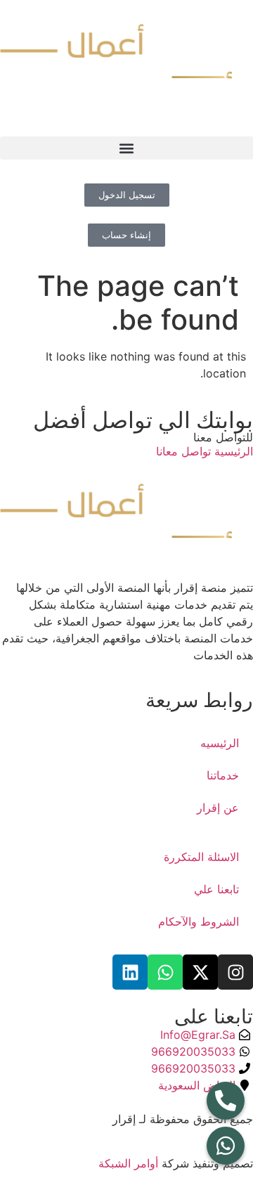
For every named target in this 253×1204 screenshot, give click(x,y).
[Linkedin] (130, 972)
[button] (126, 148)
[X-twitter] (200, 972)
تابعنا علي (216, 889)
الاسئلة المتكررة (201, 857)
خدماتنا (223, 775)
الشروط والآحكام (198, 921)
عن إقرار (218, 808)
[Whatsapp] (165, 972)
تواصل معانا (183, 451)
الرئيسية (232, 451)
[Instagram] (235, 972)
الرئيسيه (219, 743)
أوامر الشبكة (128, 1163)
